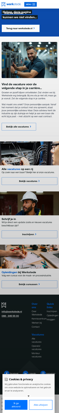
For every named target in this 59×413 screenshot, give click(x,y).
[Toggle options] (28, 396)
